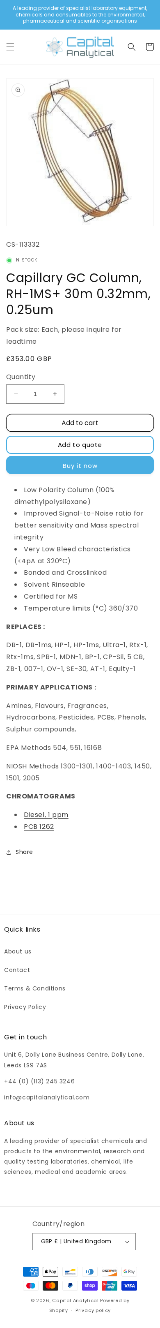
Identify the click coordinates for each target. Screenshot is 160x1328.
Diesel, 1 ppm (46, 814)
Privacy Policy (25, 1007)
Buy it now (80, 465)
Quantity (20, 377)
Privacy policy (93, 1310)
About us (18, 951)
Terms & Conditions (35, 988)
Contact (17, 970)
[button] (10, 47)
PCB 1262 (39, 826)
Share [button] (24, 852)
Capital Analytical (75, 1300)
